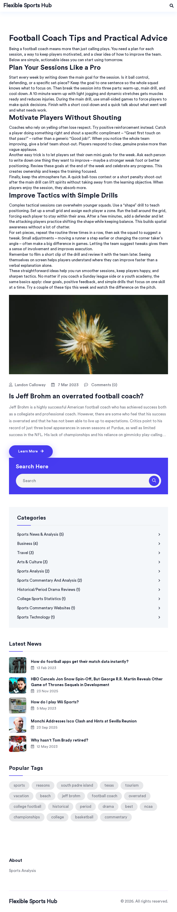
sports (19, 785)
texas (109, 785)
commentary (116, 817)
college (57, 817)
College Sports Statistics (41, 599)
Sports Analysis (33, 571)
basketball (84, 817)
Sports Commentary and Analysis (49, 580)
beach (45, 796)
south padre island (77, 785)
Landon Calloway (30, 385)
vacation (21, 796)
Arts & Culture (32, 562)
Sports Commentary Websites (46, 608)
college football (27, 806)
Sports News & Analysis (40, 534)
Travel (25, 553)
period (85, 806)
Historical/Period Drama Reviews (48, 590)
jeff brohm (71, 796)
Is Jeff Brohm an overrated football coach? (76, 396)
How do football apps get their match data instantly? (80, 662)
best (129, 806)
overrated (137, 796)
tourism (132, 785)
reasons (43, 785)
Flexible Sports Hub (27, 5)
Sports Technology (36, 617)
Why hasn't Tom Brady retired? (59, 740)
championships (27, 817)
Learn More (28, 451)
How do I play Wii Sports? (55, 702)
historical (61, 806)
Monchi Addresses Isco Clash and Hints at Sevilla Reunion (84, 721)
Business (27, 544)
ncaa (148, 806)
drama (108, 806)
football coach (104, 796)
